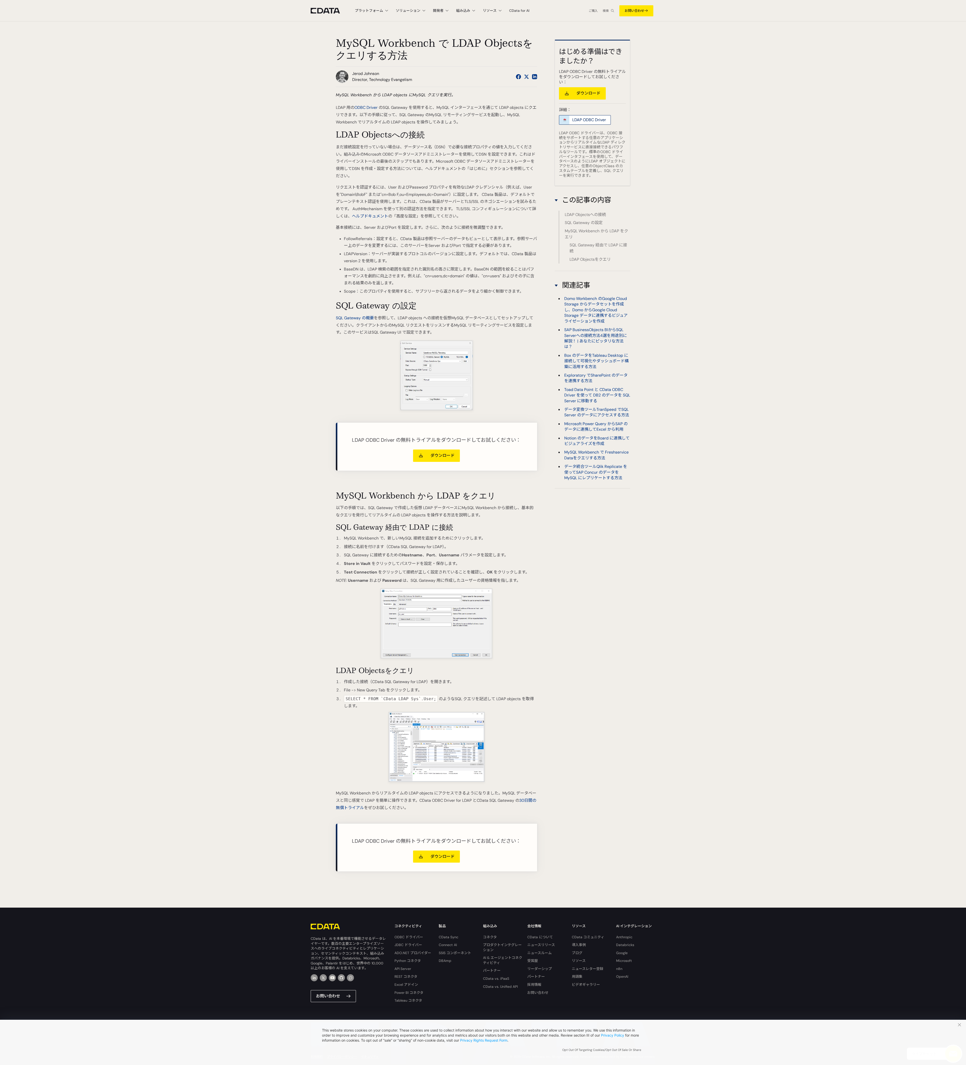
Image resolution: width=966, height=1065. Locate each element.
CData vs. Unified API (500, 986)
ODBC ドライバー (408, 937)
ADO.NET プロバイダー (412, 953)
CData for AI (519, 10)
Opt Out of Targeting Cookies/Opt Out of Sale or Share (601, 1050)
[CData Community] (350, 977)
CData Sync (448, 937)
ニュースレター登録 (587, 968)
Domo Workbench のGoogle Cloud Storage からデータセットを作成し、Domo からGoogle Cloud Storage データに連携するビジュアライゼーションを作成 (596, 310)
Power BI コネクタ (408, 992)
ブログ (577, 953)
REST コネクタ (405, 976)
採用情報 (534, 984)
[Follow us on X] (526, 76)
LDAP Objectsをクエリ (590, 259)
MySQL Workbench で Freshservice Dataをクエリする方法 (596, 455)
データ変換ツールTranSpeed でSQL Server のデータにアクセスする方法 (596, 412)
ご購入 (593, 11)
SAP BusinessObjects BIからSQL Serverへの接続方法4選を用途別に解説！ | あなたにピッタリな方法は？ (595, 338)
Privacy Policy (612, 1035)
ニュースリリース (541, 945)
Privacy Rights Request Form (483, 1040)
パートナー (492, 970)
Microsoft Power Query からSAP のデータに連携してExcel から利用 (596, 426)
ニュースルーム (539, 953)
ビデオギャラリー (586, 984)
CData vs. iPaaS (496, 978)
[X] (323, 977)
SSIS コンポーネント (455, 953)
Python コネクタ (407, 960)
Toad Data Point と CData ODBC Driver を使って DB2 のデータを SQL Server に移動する (597, 395)
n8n (619, 968)
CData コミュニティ (588, 937)
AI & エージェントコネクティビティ (502, 960)
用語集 (577, 976)
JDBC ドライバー (408, 945)
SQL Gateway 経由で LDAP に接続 (598, 248)
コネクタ (490, 937)
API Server (402, 968)
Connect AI (448, 945)
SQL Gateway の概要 (355, 318)
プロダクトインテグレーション (502, 947)
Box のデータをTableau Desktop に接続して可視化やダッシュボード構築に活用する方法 (596, 361)
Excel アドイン (406, 984)
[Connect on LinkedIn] (534, 76)
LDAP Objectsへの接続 (585, 214)
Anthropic (624, 937)
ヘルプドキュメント (370, 216)
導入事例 (579, 945)
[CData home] (329, 10)
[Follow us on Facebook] (518, 76)
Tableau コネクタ (408, 1000)
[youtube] (332, 977)
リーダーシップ (539, 968)
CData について (540, 937)
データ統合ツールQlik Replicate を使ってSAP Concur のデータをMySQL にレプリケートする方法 (595, 472)
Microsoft (624, 960)
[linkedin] (314, 977)
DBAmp (445, 960)
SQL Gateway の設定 (584, 222)
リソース (579, 960)
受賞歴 (532, 960)
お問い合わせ (634, 11)
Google (622, 953)
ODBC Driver (366, 107)
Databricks (625, 945)
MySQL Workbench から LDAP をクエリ (596, 234)
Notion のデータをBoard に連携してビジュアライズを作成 (597, 440)
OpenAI (622, 976)
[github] (341, 977)
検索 (606, 11)
